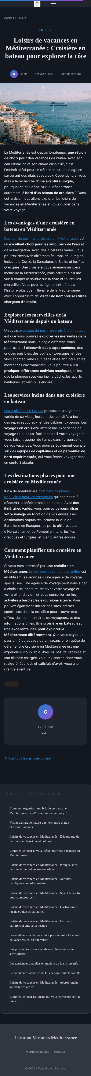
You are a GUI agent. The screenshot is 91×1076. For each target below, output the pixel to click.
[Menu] (53, 3)
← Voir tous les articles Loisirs (27, 758)
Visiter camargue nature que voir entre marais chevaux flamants (40, 825)
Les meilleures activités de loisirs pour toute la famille (45, 973)
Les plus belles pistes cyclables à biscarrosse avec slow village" (42, 951)
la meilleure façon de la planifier (54, 571)
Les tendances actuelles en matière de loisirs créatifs (44, 963)
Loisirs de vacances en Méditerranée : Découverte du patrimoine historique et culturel (45, 839)
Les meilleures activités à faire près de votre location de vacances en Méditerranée (44, 937)
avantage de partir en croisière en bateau (52, 330)
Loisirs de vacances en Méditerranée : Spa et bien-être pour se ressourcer (45, 895)
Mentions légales (37, 1051)
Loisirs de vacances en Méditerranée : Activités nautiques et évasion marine (41, 881)
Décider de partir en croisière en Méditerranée (41, 238)
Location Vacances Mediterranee (45, 1037)
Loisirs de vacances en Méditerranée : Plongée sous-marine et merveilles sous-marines (44, 867)
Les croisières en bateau (23, 411)
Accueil (9, 17)
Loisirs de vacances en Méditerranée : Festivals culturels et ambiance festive (41, 923)
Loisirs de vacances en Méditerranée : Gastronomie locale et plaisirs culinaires (43, 909)
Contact (59, 1051)
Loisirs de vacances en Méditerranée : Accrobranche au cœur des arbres (44, 985)
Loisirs (22, 17)
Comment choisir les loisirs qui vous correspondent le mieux (45, 999)
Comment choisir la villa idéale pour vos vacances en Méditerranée (45, 853)
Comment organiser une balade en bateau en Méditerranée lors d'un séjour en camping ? (39, 810)
